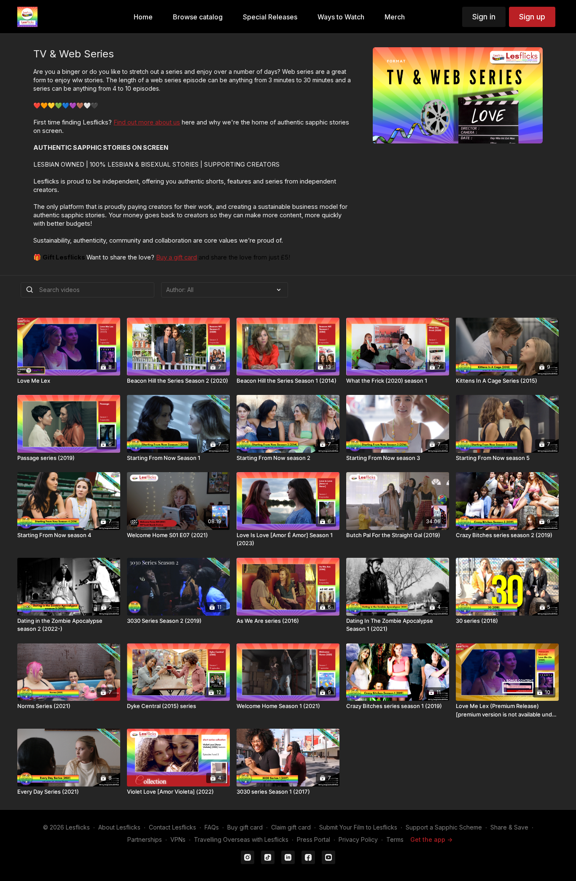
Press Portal (313, 839)
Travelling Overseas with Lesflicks (241, 839)
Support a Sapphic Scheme (444, 827)
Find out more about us (146, 122)
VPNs (178, 839)
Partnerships (144, 839)
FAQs (212, 827)
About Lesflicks (119, 827)
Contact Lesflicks (172, 827)
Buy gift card (245, 827)
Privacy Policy (358, 839)
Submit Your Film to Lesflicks (358, 827)
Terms (395, 839)
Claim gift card (291, 827)
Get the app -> (431, 839)
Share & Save (509, 827)
